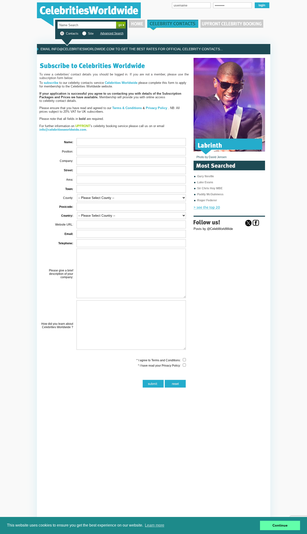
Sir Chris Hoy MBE (210, 188)
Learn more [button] (154, 525)
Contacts (72, 33)
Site (91, 33)
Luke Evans (205, 182)
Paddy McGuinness (210, 194)
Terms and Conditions (165, 360)
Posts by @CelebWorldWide (213, 229)
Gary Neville (205, 176)
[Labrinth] (210, 144)
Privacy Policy (171, 365)
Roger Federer (207, 200)
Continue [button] (280, 525)
